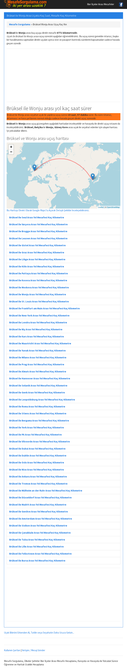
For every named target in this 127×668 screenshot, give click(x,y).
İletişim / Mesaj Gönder (33, 650)
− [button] (11, 152)
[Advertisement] (63, 75)
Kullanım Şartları (12, 650)
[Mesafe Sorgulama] (25, 4)
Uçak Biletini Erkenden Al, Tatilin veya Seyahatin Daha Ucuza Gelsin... (39, 632)
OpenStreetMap (113, 207)
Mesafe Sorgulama (19, 24)
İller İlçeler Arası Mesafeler (100, 4)
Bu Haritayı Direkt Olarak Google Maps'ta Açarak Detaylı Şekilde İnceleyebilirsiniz (48, 210)
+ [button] (11, 147)
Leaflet (101, 207)
